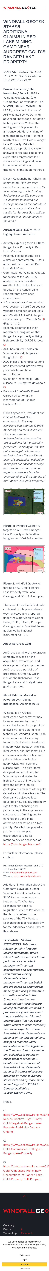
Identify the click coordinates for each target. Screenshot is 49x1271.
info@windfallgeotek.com (23, 872)
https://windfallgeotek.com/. (22, 844)
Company (9, 1225)
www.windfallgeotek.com (27, 876)
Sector (7, 1229)
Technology (10, 1233)
